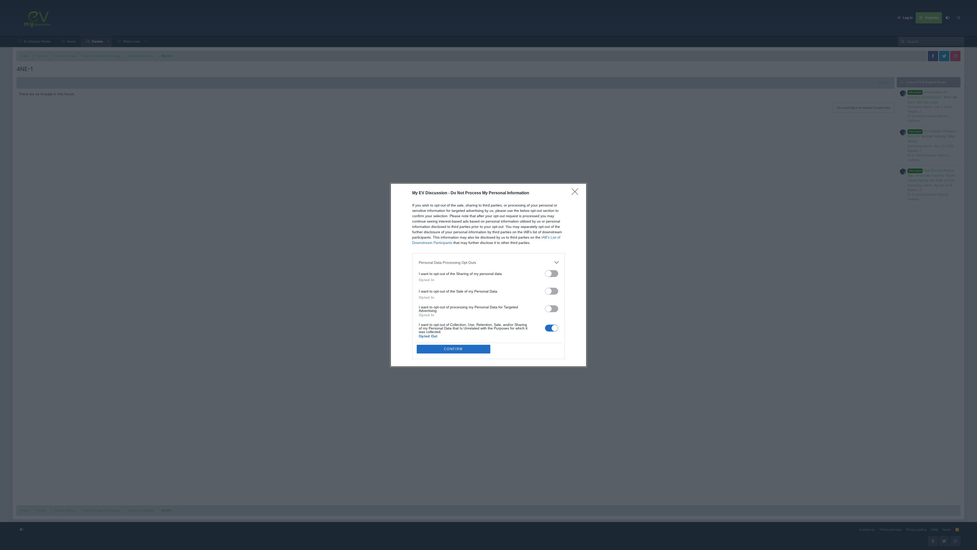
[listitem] (488, 262)
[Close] (576, 193)
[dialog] (488, 275)
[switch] (551, 273)
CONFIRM (453, 349)
